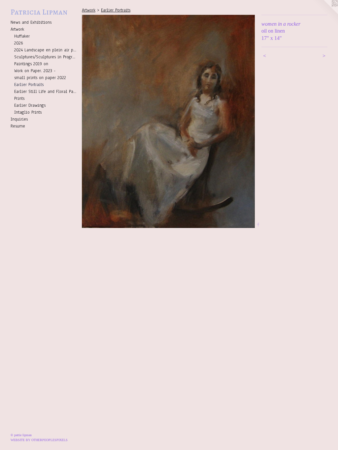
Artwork (17, 29)
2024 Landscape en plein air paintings (45, 50)
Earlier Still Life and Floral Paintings (45, 92)
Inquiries (19, 119)
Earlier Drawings (30, 105)
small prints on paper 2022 (40, 78)
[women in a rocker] (168, 121)
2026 (18, 43)
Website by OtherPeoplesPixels (39, 440)
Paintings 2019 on (31, 64)
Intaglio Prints (28, 112)
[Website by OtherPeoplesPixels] (325, 13)
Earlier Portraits (29, 85)
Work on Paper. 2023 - (34, 71)
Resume (18, 126)
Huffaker (22, 36)
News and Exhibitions (31, 22)
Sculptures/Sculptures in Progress (45, 57)
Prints (19, 98)
